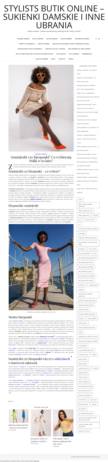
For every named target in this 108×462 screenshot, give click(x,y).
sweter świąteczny (83, 382)
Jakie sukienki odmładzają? (85, 267)
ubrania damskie (83, 404)
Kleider (42, 375)
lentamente (81, 285)
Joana (11, 401)
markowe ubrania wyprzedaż (86, 314)
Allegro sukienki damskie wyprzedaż (85, 205)
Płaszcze (61, 59)
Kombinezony (87, 54)
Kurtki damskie (66, 39)
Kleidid (50, 371)
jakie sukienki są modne (85, 271)
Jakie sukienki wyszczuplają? (86, 276)
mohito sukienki (91, 318)
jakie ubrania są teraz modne (79, 49)
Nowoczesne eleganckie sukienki (87, 341)
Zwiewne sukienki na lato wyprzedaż (85, 425)
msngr (80, 332)
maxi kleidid (35, 382)
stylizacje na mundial (41, 354)
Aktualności (61, 54)
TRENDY (71, 59)
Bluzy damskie (38, 39)
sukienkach (62, 359)
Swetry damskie (44, 44)
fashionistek (11, 345)
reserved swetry (83, 354)
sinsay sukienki (82, 359)
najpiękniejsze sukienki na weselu (87, 336)
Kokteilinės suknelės (33, 380)
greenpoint (81, 249)
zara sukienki (82, 409)
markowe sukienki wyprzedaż (86, 300)
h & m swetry (93, 249)
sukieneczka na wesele (46, 336)
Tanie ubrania (82, 400)
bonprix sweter (90, 220)
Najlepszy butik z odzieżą (55, 49)
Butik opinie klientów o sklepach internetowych (34, 54)
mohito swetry (82, 323)
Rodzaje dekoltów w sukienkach (30, 49)
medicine (81, 318)
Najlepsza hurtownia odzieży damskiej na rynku (71, 44)
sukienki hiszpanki (36, 199)
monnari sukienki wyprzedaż (86, 327)
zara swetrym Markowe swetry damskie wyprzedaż (87, 419)
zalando (94, 404)
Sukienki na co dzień (14, 384)
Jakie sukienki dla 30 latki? (85, 262)
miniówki (62, 338)
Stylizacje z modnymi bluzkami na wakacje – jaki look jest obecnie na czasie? (87, 139)
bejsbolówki (18, 354)
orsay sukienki (82, 345)
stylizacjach (11, 350)
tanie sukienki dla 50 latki (85, 386)
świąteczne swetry (83, 431)
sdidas (94, 354)
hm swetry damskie (84, 253)
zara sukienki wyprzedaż (85, 413)
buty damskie (74, 54)
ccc (79, 224)
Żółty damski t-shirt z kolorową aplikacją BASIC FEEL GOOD (62, 441)
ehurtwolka (81, 233)
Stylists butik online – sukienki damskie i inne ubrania (54, 16)
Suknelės (22, 366)
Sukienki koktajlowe (17, 380)
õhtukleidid (27, 375)
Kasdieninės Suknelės (29, 384)
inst (95, 253)
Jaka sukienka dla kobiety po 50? (87, 258)
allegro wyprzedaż (83, 215)
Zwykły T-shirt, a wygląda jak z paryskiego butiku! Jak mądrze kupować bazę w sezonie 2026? (88, 96)
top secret (93, 400)
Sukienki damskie (23, 39)
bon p (80, 220)
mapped (80, 289)
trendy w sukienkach (27, 44)
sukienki (95, 368)
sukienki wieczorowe (14, 375)
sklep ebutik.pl (82, 364)
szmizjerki (30, 209)
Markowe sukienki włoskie (85, 305)
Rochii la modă (53, 388)
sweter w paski (82, 377)
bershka (95, 215)
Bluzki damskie (52, 39)
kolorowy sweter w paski (85, 280)
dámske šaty (47, 373)
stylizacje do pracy (83, 368)
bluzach (48, 352)
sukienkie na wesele (82, 39)
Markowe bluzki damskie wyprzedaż (85, 295)
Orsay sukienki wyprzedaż (85, 350)
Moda (53, 59)
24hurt (80, 199)
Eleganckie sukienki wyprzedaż (87, 238)
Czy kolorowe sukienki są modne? (88, 229)
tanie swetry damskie (84, 395)
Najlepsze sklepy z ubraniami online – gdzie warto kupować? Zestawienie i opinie (87, 181)
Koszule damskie (42, 59)
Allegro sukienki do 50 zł (85, 211)
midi (22, 343)
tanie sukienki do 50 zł (84, 391)
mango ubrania (93, 285)
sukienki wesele (82, 373)
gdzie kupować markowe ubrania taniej (87, 243)
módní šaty (57, 369)
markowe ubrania (83, 309)
